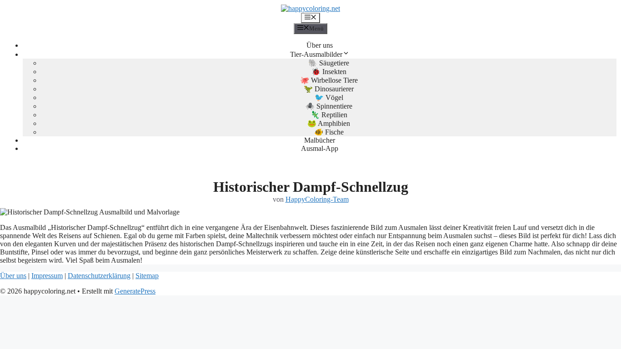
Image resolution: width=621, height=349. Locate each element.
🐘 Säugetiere (328, 63)
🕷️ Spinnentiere (328, 106)
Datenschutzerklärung (99, 275)
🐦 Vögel (329, 97)
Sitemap (147, 275)
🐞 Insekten (328, 71)
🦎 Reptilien (328, 115)
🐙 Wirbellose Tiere (329, 80)
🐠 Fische (329, 132)
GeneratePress (135, 291)
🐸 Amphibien (328, 123)
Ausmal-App (319, 148)
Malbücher (319, 140)
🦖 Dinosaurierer (329, 89)
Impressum (47, 275)
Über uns (319, 45)
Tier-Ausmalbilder (316, 54)
